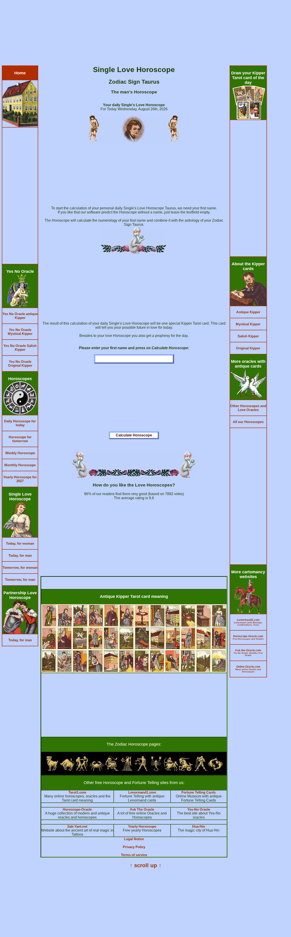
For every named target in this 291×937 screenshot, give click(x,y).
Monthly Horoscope (20, 465)
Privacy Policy (134, 847)
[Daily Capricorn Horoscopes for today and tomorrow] (185, 770)
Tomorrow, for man (20, 579)
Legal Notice (134, 839)
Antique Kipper (248, 312)
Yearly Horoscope (142, 826)
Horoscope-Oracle (77, 809)
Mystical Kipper (248, 324)
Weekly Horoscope (20, 453)
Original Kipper (248, 348)
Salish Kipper (248, 336)
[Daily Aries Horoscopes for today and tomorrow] (52, 770)
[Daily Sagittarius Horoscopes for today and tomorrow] (170, 770)
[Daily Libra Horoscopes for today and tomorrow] (141, 770)
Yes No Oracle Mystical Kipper (20, 332)
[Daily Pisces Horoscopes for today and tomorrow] (215, 770)
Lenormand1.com (142, 792)
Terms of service (134, 855)
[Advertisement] (138, 33)
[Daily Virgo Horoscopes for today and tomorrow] (126, 770)
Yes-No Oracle (198, 809)
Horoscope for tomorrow (20, 439)
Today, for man (20, 555)
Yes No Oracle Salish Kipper (20, 347)
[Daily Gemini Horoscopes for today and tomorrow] (82, 770)
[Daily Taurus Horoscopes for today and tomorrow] (67, 770)
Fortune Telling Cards (198, 792)
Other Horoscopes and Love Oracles (248, 408)
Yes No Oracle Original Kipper (20, 363)
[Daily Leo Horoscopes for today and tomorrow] (111, 770)
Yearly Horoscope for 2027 (20, 479)
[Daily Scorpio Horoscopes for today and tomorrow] (156, 770)
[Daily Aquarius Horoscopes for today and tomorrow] (200, 770)
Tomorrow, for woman (20, 567)
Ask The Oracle (142, 809)
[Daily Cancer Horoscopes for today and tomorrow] (96, 770)
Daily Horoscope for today (20, 423)
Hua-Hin (198, 826)
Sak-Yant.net (77, 826)
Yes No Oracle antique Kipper (20, 316)
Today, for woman (20, 543)
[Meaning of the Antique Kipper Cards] (134, 671)
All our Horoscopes (248, 422)
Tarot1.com (77, 792)
